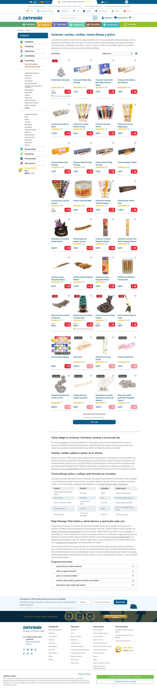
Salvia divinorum (29, 135)
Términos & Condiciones (100, 643)
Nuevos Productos (76, 636)
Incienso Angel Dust (125, 357)
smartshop (64, 442)
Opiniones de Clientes (77, 646)
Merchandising (52, 653)
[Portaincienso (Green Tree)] (127, 189)
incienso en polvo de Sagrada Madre (64, 469)
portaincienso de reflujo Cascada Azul (114, 484)
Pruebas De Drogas (30, 130)
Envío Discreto (75, 659)
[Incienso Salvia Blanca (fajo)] (61, 112)
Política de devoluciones (100, 650)
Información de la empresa (101, 633)
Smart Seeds (28, 140)
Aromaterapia (29, 81)
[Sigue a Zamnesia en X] (35, 650)
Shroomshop (30, 149)
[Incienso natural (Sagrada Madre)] (61, 265)
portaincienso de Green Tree (66, 542)
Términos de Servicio (67, 608)
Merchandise (30, 158)
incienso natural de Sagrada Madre (117, 537)
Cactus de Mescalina (31, 83)
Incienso (27, 108)
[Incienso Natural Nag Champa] (105, 151)
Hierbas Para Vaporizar (31, 103)
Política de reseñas (98, 653)
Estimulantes (28, 92)
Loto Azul (27, 122)
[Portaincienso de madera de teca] (83, 227)
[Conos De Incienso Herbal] (105, 112)
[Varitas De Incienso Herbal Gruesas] (83, 112)
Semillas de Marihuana (55, 630)
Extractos (27, 95)
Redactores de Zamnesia (78, 653)
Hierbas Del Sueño (30, 100)
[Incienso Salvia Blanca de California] (127, 68)
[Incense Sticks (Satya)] (61, 345)
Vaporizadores (52, 636)
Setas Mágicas (52, 646)
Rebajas (50, 659)
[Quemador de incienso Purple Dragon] (61, 227)
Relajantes (28, 132)
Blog (72, 633)
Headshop (29, 46)
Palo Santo (77, 357)
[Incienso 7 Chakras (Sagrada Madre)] (105, 227)
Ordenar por (107, 54)
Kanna (27, 117)
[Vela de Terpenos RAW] (83, 189)
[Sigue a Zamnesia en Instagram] (28, 650)
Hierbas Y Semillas (30, 105)
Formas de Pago (98, 636)
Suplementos (28, 142)
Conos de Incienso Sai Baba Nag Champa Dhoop (104, 82)
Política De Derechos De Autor (101, 663)
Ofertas (50, 656)
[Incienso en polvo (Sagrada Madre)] (105, 265)
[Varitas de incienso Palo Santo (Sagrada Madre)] (127, 227)
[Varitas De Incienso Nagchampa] (127, 112)
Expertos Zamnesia (76, 656)
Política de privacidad (84, 674)
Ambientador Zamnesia (60, 80)
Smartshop (29, 60)
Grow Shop (51, 650)
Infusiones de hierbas (31, 114)
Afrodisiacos (28, 76)
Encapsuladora (29, 90)
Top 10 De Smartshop (31, 64)
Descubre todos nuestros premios (115, 616)
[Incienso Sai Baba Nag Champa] (83, 68)
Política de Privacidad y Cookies (102, 646)
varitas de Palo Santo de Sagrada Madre (66, 531)
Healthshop (30, 56)
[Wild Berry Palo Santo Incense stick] (127, 265)
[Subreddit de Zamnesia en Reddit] (28, 653)
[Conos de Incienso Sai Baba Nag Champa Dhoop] (105, 68)
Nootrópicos (28, 127)
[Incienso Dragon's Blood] (127, 151)
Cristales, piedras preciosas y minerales (33, 86)
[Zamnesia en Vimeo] (32, 650)
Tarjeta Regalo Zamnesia (32, 73)
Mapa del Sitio (75, 663)
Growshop (29, 154)
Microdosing (28, 124)
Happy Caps (28, 98)
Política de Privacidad (53, 608)
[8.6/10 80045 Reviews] (32, 168)
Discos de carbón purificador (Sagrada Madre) (126, 397)
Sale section (30, 163)
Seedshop (29, 42)
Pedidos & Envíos (98, 640)
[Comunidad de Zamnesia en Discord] (32, 653)
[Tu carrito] (131, 18)
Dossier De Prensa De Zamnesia (80, 650)
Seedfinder (74, 630)
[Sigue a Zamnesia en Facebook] (24, 650)
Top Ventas (74, 640)
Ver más (94, 422)
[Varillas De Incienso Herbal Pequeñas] (105, 189)
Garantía (95, 656)
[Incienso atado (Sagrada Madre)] (83, 265)
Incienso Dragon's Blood (127, 162)
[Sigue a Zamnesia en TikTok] (24, 653)
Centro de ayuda (98, 630)
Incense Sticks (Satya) (60, 357)
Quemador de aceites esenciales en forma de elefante (105, 397)
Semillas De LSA (29, 137)
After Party (28, 78)
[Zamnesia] (37, 18)
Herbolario (51, 640)
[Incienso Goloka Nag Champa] (61, 151)
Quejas (95, 659)
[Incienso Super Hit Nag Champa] (83, 151)
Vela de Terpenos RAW (82, 201)
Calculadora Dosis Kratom (32, 67)
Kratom (27, 119)
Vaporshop (29, 51)
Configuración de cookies (125, 681)
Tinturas (27, 145)
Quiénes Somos (75, 643)
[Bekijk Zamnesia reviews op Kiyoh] (21, 170)
